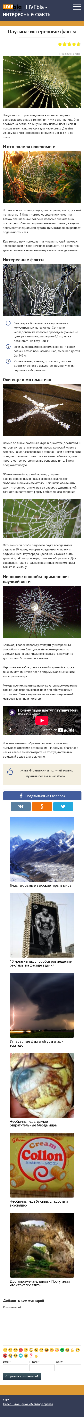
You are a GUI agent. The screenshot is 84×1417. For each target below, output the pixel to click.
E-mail (34, 1362)
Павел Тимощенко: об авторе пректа (28, 1404)
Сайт (59, 1362)
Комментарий (12, 1307)
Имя (7, 1362)
